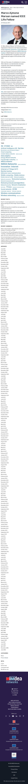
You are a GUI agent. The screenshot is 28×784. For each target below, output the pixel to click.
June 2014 (3, 515)
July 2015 (3, 489)
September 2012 (5, 551)
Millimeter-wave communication (11, 173)
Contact (15, 689)
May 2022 (3, 339)
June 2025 (3, 272)
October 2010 (4, 590)
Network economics (6, 179)
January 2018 (4, 432)
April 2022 (3, 341)
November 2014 (4, 505)
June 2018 (3, 422)
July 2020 (3, 376)
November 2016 (4, 459)
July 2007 (3, 642)
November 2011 (4, 568)
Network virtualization (19, 185)
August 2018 (4, 418)
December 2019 (4, 389)
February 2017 (4, 453)
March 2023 (4, 322)
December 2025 (4, 262)
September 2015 (5, 486)
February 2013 (4, 545)
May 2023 (3, 318)
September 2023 (5, 310)
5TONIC (7, 146)
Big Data (21, 148)
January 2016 (4, 478)
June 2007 (3, 644)
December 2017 (4, 434)
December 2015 (4, 480)
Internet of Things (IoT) (9, 169)
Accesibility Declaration (14, 766)
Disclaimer (14, 772)
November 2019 (4, 391)
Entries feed (4, 665)
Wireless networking (8, 195)
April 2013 (3, 541)
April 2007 (3, 646)
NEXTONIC (3, 187)
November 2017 (4, 435)
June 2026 (3, 250)
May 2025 (3, 274)
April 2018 (3, 426)
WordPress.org (4, 669)
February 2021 (4, 364)
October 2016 (4, 461)
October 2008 (4, 624)
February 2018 (4, 430)
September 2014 (5, 509)
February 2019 (4, 407)
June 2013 (3, 538)
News (11, 7)
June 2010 (3, 597)
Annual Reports (14, 705)
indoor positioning (22, 164)
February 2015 (4, 499)
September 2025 (5, 268)
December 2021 (4, 349)
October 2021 (4, 353)
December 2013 (4, 526)
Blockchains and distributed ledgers (10, 150)
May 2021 (3, 358)
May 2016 (3, 470)
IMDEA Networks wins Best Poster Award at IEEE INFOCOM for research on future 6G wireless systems (13, 138)
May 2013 (3, 540)
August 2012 (4, 553)
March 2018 (4, 428)
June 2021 (3, 356)
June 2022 (3, 337)
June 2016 (3, 468)
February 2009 (4, 619)
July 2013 (3, 536)
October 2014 (4, 507)
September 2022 (5, 333)
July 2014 (3, 513)
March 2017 (4, 451)
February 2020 (4, 385)
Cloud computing (6, 152)
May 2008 (3, 630)
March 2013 (4, 543)
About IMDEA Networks (15, 702)
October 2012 (4, 549)
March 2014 (4, 520)
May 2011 (3, 578)
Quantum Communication (18, 187)
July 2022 (3, 335)
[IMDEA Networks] (5, 2)
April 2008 (3, 632)
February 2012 (4, 563)
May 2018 (3, 424)
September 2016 (5, 462)
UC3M (14, 189)
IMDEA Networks (8, 112)
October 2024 (4, 287)
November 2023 (4, 306)
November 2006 (4, 648)
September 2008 (5, 626)
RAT (14, 775)
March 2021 (4, 362)
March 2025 (4, 277)
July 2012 (3, 555)
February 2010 (4, 601)
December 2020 (4, 368)
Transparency (15, 707)
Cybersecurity (19, 153)
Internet (14, 167)
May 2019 (3, 401)
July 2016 (3, 466)
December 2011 (4, 567)
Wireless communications (11, 193)
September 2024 (5, 289)
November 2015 (4, 482)
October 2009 (4, 607)
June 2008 (3, 628)
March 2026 (4, 256)
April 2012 (3, 559)
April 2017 (3, 449)
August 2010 (4, 594)
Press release (4, 657)
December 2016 (4, 457)
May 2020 (3, 380)
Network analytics (19, 177)
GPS (17, 159)
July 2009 (3, 611)
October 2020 (4, 372)
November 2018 (4, 412)
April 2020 (3, 382)
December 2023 (4, 304)
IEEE (2, 92)
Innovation (5, 167)
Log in (2, 663)
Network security (6, 185)
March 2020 (4, 383)
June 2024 (3, 293)
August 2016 (4, 464)
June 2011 (3, 576)
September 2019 (5, 395)
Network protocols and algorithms (12, 183)
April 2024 (3, 297)
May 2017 (3, 447)
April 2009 (3, 615)
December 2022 (4, 328)
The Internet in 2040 (10, 230)
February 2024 (4, 301)
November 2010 (4, 588)
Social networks (6, 189)
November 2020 (4, 370)
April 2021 (3, 360)
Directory (15, 691)
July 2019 (3, 397)
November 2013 (4, 528)
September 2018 (5, 416)
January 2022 (4, 347)
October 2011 (4, 570)
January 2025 (4, 281)
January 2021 (4, 366)
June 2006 (3, 649)
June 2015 (3, 491)
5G (2, 146)
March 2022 (4, 343)
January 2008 (4, 636)
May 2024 (3, 295)
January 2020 (4, 387)
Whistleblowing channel (14, 709)
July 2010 (3, 595)
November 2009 (4, 605)
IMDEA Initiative (6, 161)
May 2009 (3, 613)
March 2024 (4, 299)
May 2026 (3, 252)
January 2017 (4, 455)
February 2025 (4, 279)
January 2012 (4, 565)
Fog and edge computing (8, 159)
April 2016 (3, 472)
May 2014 (3, 516)
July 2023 (3, 314)
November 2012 (4, 547)
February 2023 (4, 324)
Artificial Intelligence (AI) (9, 148)
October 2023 (4, 308)
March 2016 (4, 474)
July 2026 (3, 249)
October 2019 (4, 393)
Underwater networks (6, 191)
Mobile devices (19, 175)
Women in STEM (20, 195)
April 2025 (3, 275)
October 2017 (4, 437)
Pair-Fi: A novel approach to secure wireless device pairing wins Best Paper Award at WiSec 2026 (13, 120)
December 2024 (4, 283)
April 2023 (3, 320)
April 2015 (3, 495)
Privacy (9, 187)
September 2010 (5, 592)
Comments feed (5, 667)
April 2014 (3, 518)
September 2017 (5, 439)
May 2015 (3, 493)
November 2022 (4, 329)
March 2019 (4, 405)
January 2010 (4, 603)
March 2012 (4, 561)
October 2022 (4, 331)
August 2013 (4, 534)
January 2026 (4, 260)
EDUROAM (15, 693)
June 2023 (3, 316)
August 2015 (4, 488)
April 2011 (3, 580)
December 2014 (4, 503)
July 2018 (3, 420)
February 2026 (4, 258)
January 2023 (4, 326)
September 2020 (5, 374)
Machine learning (6, 171)
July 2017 (3, 443)
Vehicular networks (16, 191)
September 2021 (5, 355)
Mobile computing (7, 175)
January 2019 (4, 408)
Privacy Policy (14, 769)
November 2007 (4, 638)
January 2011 (4, 584)
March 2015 (4, 497)
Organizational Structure (15, 704)
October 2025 (4, 266)
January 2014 (4, 524)
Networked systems (19, 179)
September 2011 (5, 572)
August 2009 (4, 609)
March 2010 (4, 599)
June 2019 (3, 399)
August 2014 (4, 511)
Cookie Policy (14, 778)
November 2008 (4, 622)
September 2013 (5, 532)
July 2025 (3, 270)
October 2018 (4, 414)
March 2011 (4, 582)
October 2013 (4, 530)
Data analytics (5, 156)
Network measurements (7, 181)
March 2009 (4, 617)
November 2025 (4, 264)
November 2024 (4, 285)
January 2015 (4, 501)
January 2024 (4, 302)
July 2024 (3, 291)
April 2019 (3, 403)
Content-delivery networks (8, 154)
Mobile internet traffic (7, 177)
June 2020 (3, 378)
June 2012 (3, 557)
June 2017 (3, 445)
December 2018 (4, 410)
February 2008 (4, 634)
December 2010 (4, 586)
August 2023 (4, 312)
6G (12, 146)
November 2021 (4, 351)
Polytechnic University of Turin (12, 49)
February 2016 (4, 476)
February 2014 (4, 522)
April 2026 (3, 254)
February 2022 (4, 345)
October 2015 (4, 484)
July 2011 (3, 574)
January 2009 (4, 621)
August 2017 (4, 441)
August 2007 (4, 640)
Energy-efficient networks (8, 157)
